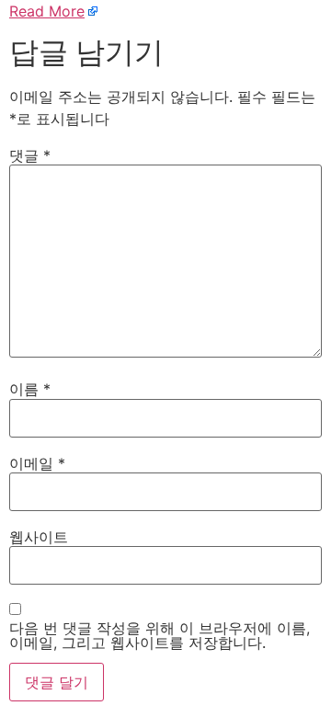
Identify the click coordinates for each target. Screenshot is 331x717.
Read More (47, 11)
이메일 (37, 463)
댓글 (30, 155)
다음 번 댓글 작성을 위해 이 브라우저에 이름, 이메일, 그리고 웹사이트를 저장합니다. (159, 635)
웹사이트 (38, 536)
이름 (30, 388)
